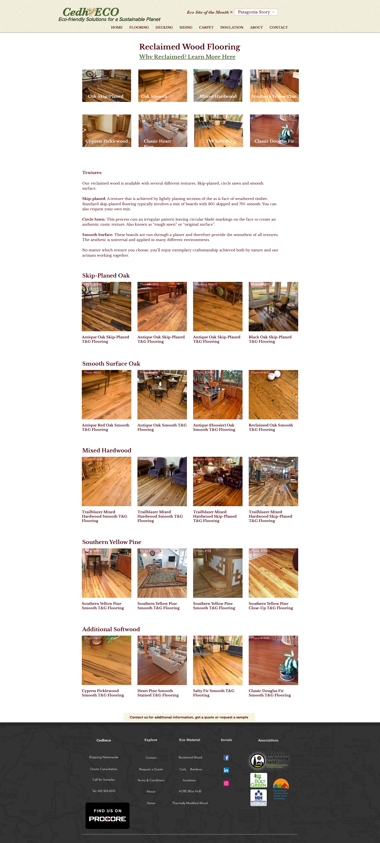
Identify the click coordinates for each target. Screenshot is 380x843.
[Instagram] (226, 783)
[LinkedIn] (226, 770)
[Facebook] (226, 757)
